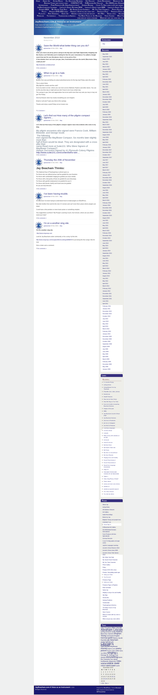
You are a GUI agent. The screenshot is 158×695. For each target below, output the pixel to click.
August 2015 (106, 218)
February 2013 (107, 271)
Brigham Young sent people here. (56, 3)
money (104, 648)
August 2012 (106, 276)
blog (61, 48)
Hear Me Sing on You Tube (111, 401)
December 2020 (107, 97)
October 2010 (106, 316)
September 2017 (107, 157)
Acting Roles (106, 507)
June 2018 (105, 137)
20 (112, 676)
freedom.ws (107, 394)
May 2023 (105, 64)
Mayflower (114, 646)
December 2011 (107, 293)
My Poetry (106, 450)
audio (114, 632)
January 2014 (106, 250)
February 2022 (107, 79)
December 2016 (107, 177)
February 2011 (107, 306)
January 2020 (106, 114)
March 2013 (106, 268)
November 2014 (107, 235)
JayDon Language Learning (47, 7)
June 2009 (105, 351)
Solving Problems (107, 600)
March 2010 (106, 328)
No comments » (42, 68)
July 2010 (105, 318)
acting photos (107, 384)
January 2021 (106, 94)
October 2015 (106, 213)
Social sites (111, 14)
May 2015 (105, 225)
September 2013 (107, 253)
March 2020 (106, 109)
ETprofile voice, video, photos (112, 391)
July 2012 (105, 278)
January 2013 (106, 273)
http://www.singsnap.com (44, 233)
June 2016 (105, 192)
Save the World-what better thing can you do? (66, 45)
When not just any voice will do (111, 18)
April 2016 (105, 197)
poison (103, 650)
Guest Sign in (107, 524)
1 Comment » (41, 110)
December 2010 (107, 311)
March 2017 (106, 170)
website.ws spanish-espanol (111, 489)
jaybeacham (47, 48)
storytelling (112, 657)
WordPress (107, 687)
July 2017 (105, 160)
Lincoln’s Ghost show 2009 (95, 7)
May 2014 (105, 245)
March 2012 (106, 286)
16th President (106, 628)
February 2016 (107, 203)
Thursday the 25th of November (59, 160)
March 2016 (106, 200)
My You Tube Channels (100, 9)
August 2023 (106, 59)
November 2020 (107, 99)
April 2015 (105, 228)
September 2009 (107, 344)
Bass (102, 634)
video (118, 661)
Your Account (107, 577)
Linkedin (106, 433)
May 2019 (105, 122)
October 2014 (106, 238)
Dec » (107, 683)
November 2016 (107, 180)
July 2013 (105, 258)
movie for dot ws (108, 442)
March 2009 (106, 359)
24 (106, 679)
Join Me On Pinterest (109, 425)
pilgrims (110, 648)
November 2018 (107, 129)
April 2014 (105, 248)
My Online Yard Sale (59, 9)
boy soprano (109, 634)
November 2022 (107, 71)
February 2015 (107, 233)
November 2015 (107, 210)
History (115, 638)
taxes (120, 657)
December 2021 (107, 82)
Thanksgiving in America (67, 16)
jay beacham (112, 640)
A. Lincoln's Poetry (109, 382)
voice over (113, 663)
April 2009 (105, 356)
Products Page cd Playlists (110, 585)
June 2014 (105, 243)
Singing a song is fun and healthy (83, 14)
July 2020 (105, 104)
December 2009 (107, 336)
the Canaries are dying (109, 659)
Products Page (102, 11)
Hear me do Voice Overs (110, 399)
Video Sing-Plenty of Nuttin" (111, 478)
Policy (44, 11)
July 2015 (105, 220)
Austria (119, 632)
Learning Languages (109, 428)
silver (105, 653)
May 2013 (105, 263)
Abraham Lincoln (112, 629)
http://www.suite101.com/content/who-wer (58, 152)
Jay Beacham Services (110, 418)
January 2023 (106, 69)
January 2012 (106, 291)
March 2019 (106, 124)
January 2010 (106, 334)
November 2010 (107, 313)
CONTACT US (76, 3)
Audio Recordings (108, 514)
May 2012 (105, 281)
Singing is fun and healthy (111, 457)
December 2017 (107, 150)
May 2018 (105, 139)
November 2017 (107, 152)
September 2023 (107, 56)
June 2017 (105, 162)
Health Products (108, 396)
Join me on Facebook (109, 420)
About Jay (105, 504)
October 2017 (106, 155)
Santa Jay (65, 14)
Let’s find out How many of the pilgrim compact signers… (67, 116)
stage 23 (106, 469)
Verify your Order (108, 574)
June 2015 (105, 223)
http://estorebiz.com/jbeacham (45, 65)
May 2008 (105, 366)
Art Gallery (106, 512)
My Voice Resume (108, 455)
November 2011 (107, 296)
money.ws (106, 440)
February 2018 (107, 144)
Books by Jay (106, 517)
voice (104, 663)
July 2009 (105, 349)
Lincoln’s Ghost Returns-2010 (71, 7)
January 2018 (106, 147)
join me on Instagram (109, 423)
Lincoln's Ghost (107, 645)
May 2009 (105, 354)
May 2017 (105, 165)
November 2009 (107, 339)
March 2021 (106, 92)
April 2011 (105, 303)
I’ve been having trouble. (56, 193)
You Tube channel (109, 491)
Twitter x (106, 476)
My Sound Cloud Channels (80, 9)
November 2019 (107, 117)
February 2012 (107, 288)
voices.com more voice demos (112, 484)
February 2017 (107, 172)
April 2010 (105, 326)
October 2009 (106, 341)
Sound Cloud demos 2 (110, 462)
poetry (118, 648)
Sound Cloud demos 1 (110, 460)
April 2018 (105, 142)
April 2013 (105, 265)
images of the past (109, 408)
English (117, 636)
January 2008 (106, 369)
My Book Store (108, 445)
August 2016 (106, 187)
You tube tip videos (109, 494)
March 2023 (106, 66)
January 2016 (106, 205)
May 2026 (105, 54)
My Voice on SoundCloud (110, 452)
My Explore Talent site (109, 447)
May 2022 (105, 74)
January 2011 (106, 308)
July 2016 (105, 190)
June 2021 (105, 84)
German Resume (87, 5)
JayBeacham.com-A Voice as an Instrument (58, 21)
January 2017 (106, 175)
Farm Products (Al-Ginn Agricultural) (65, 5)
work (118, 666)
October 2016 (106, 182)
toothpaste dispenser (108, 661)
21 (114, 676)
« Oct (102, 683)
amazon (108, 632)
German (104, 638)
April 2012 (105, 283)
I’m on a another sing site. (56, 223)
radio (117, 651)
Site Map (101, 14)
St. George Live (112, 655)
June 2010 (105, 321)
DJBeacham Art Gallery (94, 3)
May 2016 (105, 195)
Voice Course (110, 16)
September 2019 (107, 119)
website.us (106, 486)
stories (103, 657)
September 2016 (107, 185)
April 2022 (105, 76)
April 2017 (105, 167)
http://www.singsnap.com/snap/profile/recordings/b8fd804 (54, 240)
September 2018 (107, 132)
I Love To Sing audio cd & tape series (109, 5)
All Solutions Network (108, 509)
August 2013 (106, 255)
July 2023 (105, 61)
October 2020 (106, 102)
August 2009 (106, 346)
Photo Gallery (117, 9)
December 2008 (107, 364)
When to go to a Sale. (54, 73)
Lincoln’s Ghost (108, 430)
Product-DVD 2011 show (58, 11)
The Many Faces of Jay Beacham (90, 16)
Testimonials (51, 16)
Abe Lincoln (117, 628)
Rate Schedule (53, 14)
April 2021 (105, 89)
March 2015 (106, 230)
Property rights (111, 650)
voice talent (106, 665)
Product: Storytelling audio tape (82, 11)
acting (103, 632)
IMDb (105, 411)
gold (110, 638)
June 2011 (105, 301)
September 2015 (107, 215)
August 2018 (106, 134)
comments (110, 636)
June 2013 (105, 260)
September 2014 (107, 240)
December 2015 (107, 207)
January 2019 (106, 127)
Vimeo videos (107, 481)
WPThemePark (101, 691)
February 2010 (107, 331)
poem (114, 648)
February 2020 (107, 112)
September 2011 (107, 298)
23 (104, 679)
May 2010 (105, 324)
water (113, 665)
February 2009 (107, 361)
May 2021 (105, 86)
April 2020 (105, 107)
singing (111, 652)
